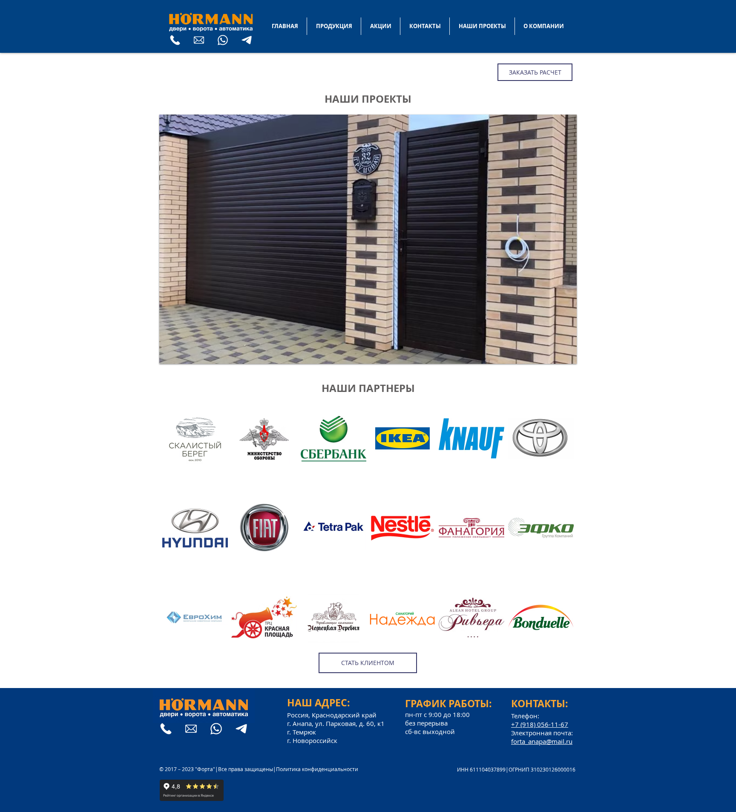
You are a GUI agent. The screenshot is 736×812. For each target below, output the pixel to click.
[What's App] (223, 40)
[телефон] (175, 40)
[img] (195, 455)
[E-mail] (199, 40)
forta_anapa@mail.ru (541, 741)
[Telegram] (247, 40)
